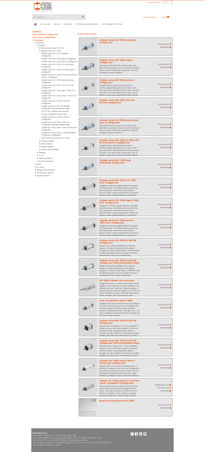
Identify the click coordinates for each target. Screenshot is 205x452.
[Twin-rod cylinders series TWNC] (88, 307)
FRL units (67, 24)
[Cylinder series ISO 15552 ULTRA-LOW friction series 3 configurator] (88, 147)
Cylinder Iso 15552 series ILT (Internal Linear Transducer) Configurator (59, 133)
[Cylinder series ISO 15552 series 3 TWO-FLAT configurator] (88, 227)
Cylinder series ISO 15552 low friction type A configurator (118, 121)
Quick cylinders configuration (45, 34)
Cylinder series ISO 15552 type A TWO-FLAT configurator (119, 201)
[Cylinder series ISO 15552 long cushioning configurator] (88, 167)
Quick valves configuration (44, 37)
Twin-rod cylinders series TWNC (55, 114)
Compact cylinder (47, 141)
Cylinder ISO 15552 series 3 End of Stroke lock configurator (117, 361)
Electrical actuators (46, 161)
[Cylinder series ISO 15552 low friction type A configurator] (88, 127)
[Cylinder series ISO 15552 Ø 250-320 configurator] (88, 327)
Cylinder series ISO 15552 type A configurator (59, 59)
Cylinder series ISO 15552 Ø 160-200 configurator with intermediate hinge (56, 107)
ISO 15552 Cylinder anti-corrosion (56, 111)
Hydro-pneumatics (46, 158)
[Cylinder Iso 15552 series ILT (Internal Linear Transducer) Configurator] (88, 387)
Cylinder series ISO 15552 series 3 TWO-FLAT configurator (116, 221)
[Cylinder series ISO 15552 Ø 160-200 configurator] (88, 247)
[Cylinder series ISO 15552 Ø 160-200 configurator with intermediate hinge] (88, 267)
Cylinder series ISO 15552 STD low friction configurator (117, 101)
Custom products (43, 175)
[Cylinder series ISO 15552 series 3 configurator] (88, 87)
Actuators (45, 24)
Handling (42, 152)
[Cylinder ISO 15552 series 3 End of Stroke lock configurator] (88, 367)
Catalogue (39, 40)
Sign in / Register (154, 3)
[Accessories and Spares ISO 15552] (88, 407)
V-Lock (41, 155)
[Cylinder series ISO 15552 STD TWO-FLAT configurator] (88, 187)
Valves (57, 24)
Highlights (37, 31)
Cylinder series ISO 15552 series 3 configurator (59, 61)
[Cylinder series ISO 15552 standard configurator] (88, 47)
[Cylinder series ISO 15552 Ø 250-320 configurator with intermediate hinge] (88, 347)
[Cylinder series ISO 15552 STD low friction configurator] (88, 107)
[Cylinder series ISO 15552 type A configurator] (88, 67)
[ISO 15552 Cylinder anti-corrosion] (88, 287)
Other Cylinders (47, 144)
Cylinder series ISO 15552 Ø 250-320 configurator (117, 321)
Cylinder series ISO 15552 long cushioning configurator (115, 161)
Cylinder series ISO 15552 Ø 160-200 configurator (117, 241)
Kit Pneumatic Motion (112, 24)
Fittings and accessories (86, 24)
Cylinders (42, 45)
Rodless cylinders (47, 146)
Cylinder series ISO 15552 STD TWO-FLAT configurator (118, 181)
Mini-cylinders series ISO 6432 (52, 48)
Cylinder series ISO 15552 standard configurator (117, 41)
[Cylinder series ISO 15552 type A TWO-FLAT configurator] (88, 207)
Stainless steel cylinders (50, 149)
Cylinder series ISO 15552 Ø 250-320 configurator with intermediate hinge (56, 123)
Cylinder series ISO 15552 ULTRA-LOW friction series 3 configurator (119, 141)
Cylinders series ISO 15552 (51, 51)
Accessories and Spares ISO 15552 (56, 138)
